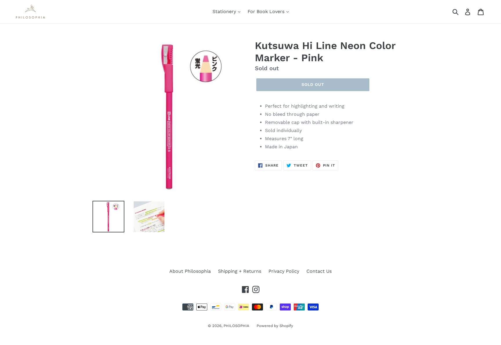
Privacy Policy (283, 271)
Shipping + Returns (239, 271)
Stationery (225, 11)
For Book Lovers (267, 11)
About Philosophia (190, 271)
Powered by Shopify (275, 326)
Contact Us (319, 271)
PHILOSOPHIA (236, 326)
